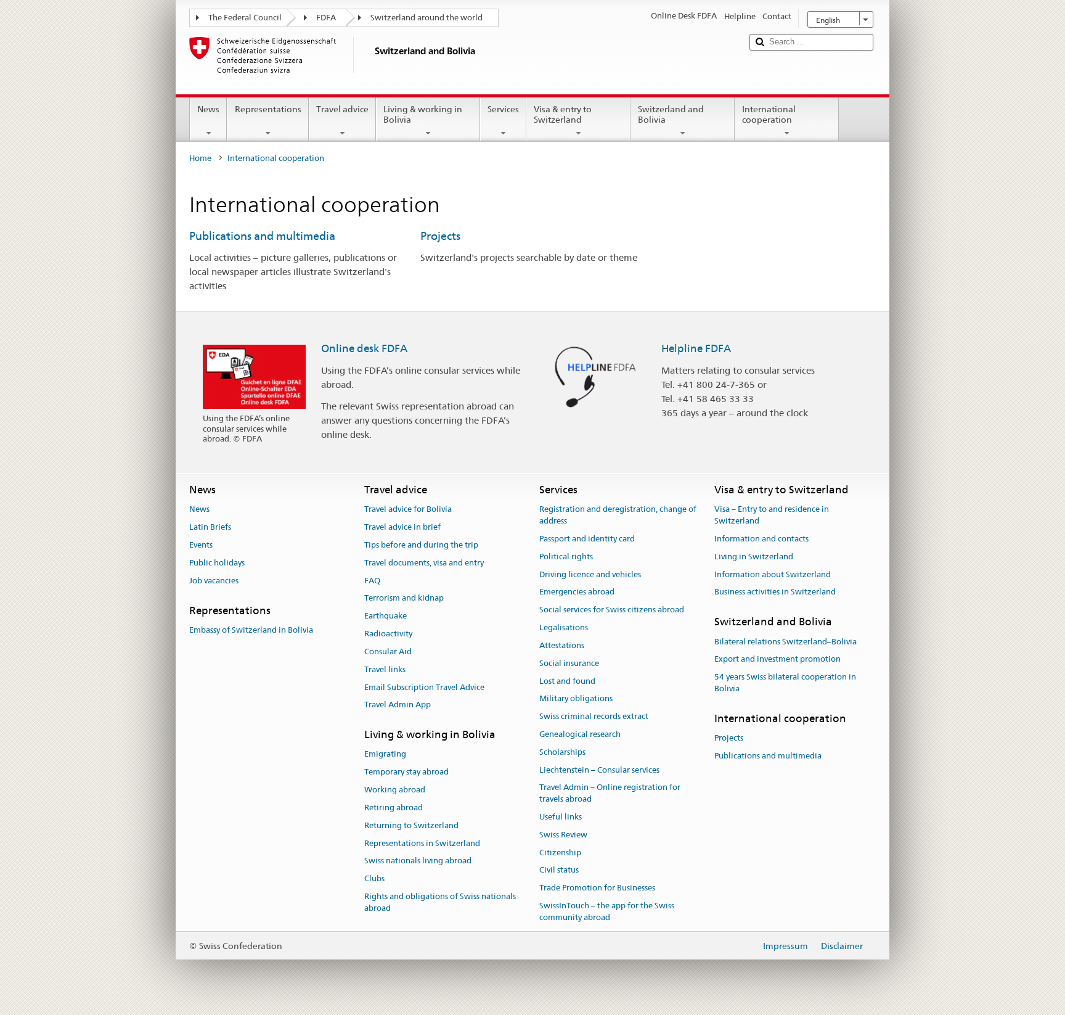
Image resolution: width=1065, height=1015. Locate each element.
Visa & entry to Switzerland (563, 114)
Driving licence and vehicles (590, 574)
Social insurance (569, 663)
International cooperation (769, 114)
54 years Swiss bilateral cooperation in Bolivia (785, 682)
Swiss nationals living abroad (417, 861)
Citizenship (560, 852)
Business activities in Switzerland (775, 592)
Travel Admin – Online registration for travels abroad (609, 793)
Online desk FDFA (364, 348)
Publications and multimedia (262, 235)
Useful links (560, 816)
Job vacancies (214, 580)
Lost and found (567, 681)
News (208, 109)
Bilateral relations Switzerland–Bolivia (785, 641)
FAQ (372, 580)
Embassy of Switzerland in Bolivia (251, 630)
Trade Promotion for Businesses (597, 888)
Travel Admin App (397, 705)
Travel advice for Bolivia (408, 509)
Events (201, 544)
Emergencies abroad (576, 592)
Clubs (374, 878)
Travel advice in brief (402, 527)
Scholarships (562, 752)
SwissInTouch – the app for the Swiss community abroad (606, 911)
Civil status (559, 870)
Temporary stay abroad (406, 772)
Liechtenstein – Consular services (599, 770)
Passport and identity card (587, 538)
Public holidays (217, 562)
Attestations (561, 645)
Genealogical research (580, 734)
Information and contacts (761, 538)
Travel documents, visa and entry (424, 562)
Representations (268, 109)
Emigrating (385, 754)
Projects (440, 235)
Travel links (385, 669)
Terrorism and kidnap (404, 598)
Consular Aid (388, 651)
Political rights (566, 556)
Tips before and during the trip (421, 544)
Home (200, 158)
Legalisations (563, 627)
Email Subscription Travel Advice (424, 687)
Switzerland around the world (426, 17)
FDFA (326, 17)
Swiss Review (563, 834)
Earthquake (385, 616)
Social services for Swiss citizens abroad (611, 610)
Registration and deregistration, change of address (617, 515)
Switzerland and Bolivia (671, 114)
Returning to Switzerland (411, 825)
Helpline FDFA (696, 348)
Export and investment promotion (777, 659)
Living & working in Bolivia (422, 114)
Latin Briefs (210, 527)
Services (503, 109)
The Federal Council (245, 17)
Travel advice (342, 109)
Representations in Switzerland (422, 843)
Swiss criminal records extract (593, 716)
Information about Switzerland (772, 574)
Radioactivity (388, 633)
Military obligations (576, 699)
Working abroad (394, 789)
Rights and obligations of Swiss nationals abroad (440, 902)
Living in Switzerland (753, 556)
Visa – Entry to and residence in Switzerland (771, 515)
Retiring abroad (393, 807)
